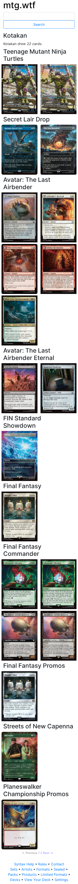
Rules (43, 864)
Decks (15, 880)
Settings (61, 880)
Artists (27, 869)
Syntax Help (24, 864)
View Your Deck (38, 880)
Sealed (60, 869)
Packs (13, 874)
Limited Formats (54, 874)
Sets (14, 869)
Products (30, 874)
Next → (48, 853)
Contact (57, 864)
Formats (43, 869)
